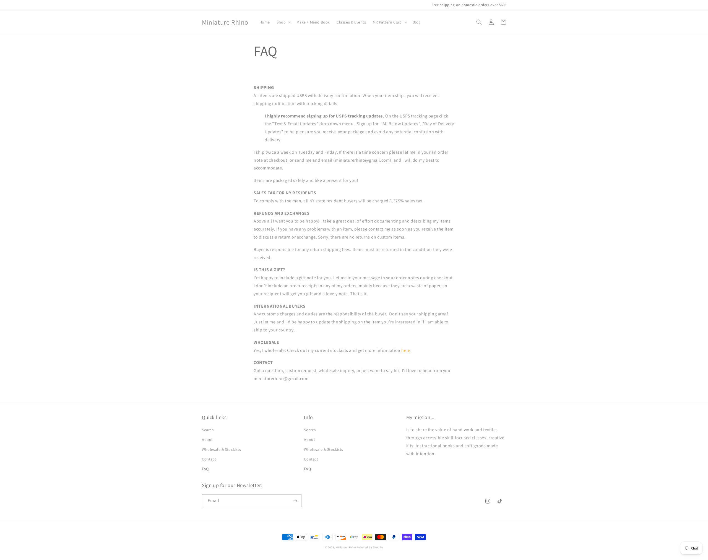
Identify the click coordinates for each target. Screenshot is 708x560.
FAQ (205, 468)
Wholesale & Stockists (221, 449)
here (405, 350)
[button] (283, 22)
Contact (209, 459)
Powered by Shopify (369, 547)
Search (208, 429)
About (207, 439)
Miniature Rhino (346, 547)
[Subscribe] (295, 500)
